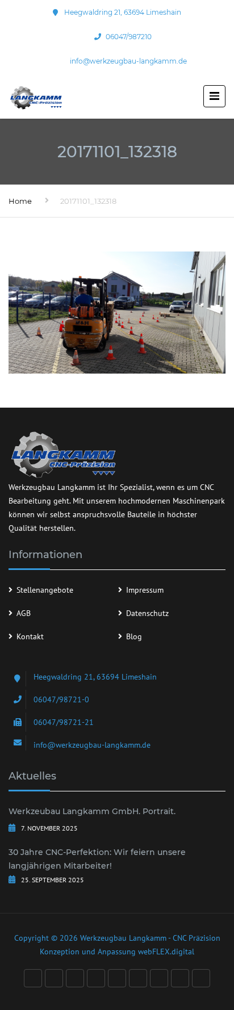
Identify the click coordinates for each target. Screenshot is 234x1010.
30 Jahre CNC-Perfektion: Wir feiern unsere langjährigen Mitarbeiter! (97, 859)
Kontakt (30, 636)
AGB (23, 613)
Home (20, 201)
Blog (134, 636)
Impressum (145, 590)
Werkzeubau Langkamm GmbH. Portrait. (92, 811)
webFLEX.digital (166, 951)
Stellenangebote (44, 590)
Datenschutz (147, 613)
